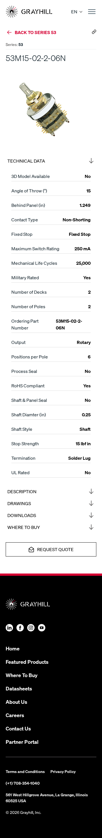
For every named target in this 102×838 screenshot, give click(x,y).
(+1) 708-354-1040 (23, 783)
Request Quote (55, 549)
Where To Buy (21, 675)
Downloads (21, 515)
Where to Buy (23, 527)
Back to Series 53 (35, 32)
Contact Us (18, 728)
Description (22, 491)
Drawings (19, 503)
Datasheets (19, 688)
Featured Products (27, 661)
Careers (15, 715)
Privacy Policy (63, 771)
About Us (16, 701)
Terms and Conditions (25, 771)
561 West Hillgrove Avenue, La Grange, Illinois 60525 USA (47, 797)
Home (13, 648)
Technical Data (26, 161)
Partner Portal (22, 741)
